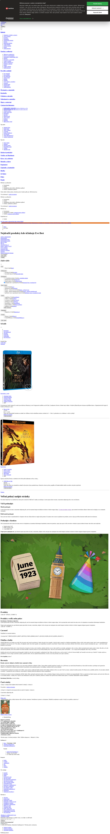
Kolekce (6, 119)
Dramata (3, 251)
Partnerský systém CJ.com (10, 801)
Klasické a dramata (5, 250)
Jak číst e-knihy (7, 778)
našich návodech (13, 194)
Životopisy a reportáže (9, 59)
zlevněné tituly (19, 274)
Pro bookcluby (7, 812)
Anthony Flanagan (8, 401)
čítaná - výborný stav (24, 290)
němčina (15, 301)
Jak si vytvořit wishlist (9, 782)
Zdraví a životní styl (8, 62)
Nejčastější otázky (8, 783)
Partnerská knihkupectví (9, 745)
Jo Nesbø (6, 131)
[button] (56, 412)
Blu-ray (2, 243)
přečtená (15, 288)
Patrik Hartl (6, 129)
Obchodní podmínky (8, 830)
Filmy (2, 177)
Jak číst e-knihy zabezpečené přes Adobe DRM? (12, 221)
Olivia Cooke (7, 470)
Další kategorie (7, 48)
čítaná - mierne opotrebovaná (30, 291)
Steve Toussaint (7, 474)
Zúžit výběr (3, 320)
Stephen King (7, 127)
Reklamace (6, 790)
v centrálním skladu (23, 278)
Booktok (6, 120)
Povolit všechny (97, 3)
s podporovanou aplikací (19, 212)
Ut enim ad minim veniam (65, 509)
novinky (15, 272)
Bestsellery (6, 113)
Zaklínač (6, 144)
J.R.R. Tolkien (7, 130)
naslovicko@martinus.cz (12, 751)
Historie (5, 58)
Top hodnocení (7, 332)
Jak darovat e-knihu (8, 781)
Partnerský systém (8, 800)
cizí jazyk (16, 300)
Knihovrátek (7, 799)
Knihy (5, 760)
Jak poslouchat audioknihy (10, 779)
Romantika (6, 39)
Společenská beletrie (8, 40)
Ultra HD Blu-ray (5, 245)
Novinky (6, 115)
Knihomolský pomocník (9, 811)
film (12, 268)
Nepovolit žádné (97, 12)
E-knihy (5, 761)
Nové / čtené (4, 285)
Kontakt (5, 773)
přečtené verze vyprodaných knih (33, 293)
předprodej (17, 279)
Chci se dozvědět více (25, 18)
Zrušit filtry (3, 342)
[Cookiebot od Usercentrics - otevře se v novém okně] (9, 18)
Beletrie (3, 32)
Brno (5, 743)
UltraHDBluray (20, 317)
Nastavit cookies (7, 827)
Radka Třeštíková (8, 133)
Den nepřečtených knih (9, 809)
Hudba (3, 171)
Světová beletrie (7, 45)
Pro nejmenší (7, 73)
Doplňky (3, 26)
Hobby (5, 65)
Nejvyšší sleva (7, 337)
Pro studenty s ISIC (8, 787)
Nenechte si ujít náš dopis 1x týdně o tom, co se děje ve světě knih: (16, 817)
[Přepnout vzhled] (1, 28)
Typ (2, 266)
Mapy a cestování (6, 102)
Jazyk (2, 295)
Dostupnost (3, 276)
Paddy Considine (8, 469)
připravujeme (19, 281)
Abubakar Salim (7, 396)
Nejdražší (6, 334)
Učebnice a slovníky (7, 96)
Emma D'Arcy (7, 472)
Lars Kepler (6, 134)
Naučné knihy (7, 84)
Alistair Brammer (8, 397)
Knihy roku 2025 (8, 112)
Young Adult (7, 77)
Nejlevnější (6, 336)
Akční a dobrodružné (6, 236)
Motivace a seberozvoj (9, 54)
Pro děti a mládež (6, 71)
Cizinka (5, 148)
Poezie (5, 47)
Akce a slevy (7, 117)
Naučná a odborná (6, 51)
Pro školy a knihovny (9, 786)
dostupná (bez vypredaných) (29, 282)
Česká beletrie (7, 44)
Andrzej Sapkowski (8, 137)
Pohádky (6, 80)
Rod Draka (3, 466)
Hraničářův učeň (7, 146)
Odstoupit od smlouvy (9, 791)
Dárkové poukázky (6, 152)
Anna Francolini (7, 400)
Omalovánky (7, 85)
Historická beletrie (8, 43)
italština (14, 306)
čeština (14, 298)
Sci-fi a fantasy (7, 36)
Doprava (6, 774)
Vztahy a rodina (7, 61)
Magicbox (17, 312)
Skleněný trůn (7, 149)
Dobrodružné (4, 238)
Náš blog (6, 797)
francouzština (18, 304)
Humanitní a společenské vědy (11, 57)
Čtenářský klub (7, 807)
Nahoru (2, 492)
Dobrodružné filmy (5, 239)
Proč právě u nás (7, 777)
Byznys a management (9, 55)
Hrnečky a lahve (6, 161)
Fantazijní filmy (4, 249)
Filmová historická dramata (7, 253)
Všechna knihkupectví (9, 744)
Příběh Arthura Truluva (6, 714)
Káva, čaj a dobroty (7, 158)
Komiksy (6, 37)
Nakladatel (3, 310)
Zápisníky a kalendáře (7, 167)
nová (13, 287)
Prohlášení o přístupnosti (9, 804)
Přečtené (3, 23)
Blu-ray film (6, 409)
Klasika (5, 41)
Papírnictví (4, 164)
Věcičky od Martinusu (7, 155)
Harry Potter (6, 142)
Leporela (6, 83)
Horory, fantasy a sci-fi (6, 246)
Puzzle (2, 180)
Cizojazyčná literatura (7, 105)
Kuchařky (4, 93)
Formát (2, 314)
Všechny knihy (7, 110)
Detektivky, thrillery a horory (10, 35)
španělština (17, 303)
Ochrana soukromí (8, 828)
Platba (5, 775)
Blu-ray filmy (4, 242)
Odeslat (3, 820)
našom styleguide (11, 687)
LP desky (3, 174)
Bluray (14, 316)
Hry (1, 25)
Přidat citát (3, 698)
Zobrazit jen (3, 270)
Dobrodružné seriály (5, 241)
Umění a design (7, 66)
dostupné (3, 344)
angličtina (16, 297)
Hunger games (7, 145)
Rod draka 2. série (5, 393)
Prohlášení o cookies (8, 803)
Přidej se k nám (7, 805)
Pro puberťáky (7, 76)
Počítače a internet (8, 63)
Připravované (7, 116)
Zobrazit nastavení (96, 8)
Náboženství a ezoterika (8, 99)
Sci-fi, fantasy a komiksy (9, 81)
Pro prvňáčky (7, 75)
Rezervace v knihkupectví (10, 785)
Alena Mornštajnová (8, 135)
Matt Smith (6, 473)
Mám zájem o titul (8, 121)
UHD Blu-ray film (8, 481)
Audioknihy (3, 22)
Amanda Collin (7, 398)
